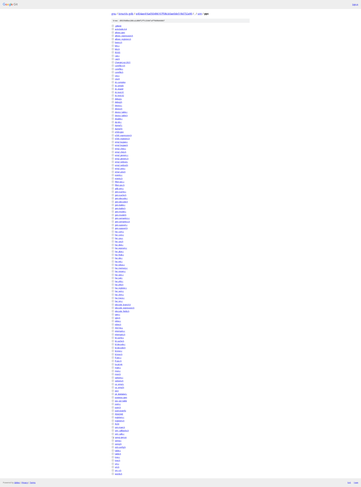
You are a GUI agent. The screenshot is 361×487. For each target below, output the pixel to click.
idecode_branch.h (123, 304)
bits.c (117, 45)
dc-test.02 (119, 95)
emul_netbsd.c (121, 162)
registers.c (119, 417)
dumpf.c (118, 125)
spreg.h (118, 444)
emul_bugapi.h (121, 145)
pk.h (117, 390)
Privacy (24, 482)
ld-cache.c (119, 337)
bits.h (117, 49)
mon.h (118, 374)
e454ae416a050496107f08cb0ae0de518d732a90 (164, 13)
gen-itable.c (120, 205)
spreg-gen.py (121, 437)
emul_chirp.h (120, 152)
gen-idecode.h (121, 201)
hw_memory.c (121, 268)
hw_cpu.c (119, 238)
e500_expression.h (123, 135)
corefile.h (119, 72)
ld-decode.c (120, 344)
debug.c (118, 99)
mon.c (118, 371)
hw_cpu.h (119, 241)
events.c (118, 175)
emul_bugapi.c (121, 142)
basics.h (118, 42)
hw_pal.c (119, 278)
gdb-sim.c (119, 188)
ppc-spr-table (121, 400)
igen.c (117, 314)
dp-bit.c (118, 122)
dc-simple (119, 85)
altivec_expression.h (124, 35)
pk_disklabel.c (121, 394)
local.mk (118, 364)
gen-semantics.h (122, 221)
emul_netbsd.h (121, 165)
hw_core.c (119, 234)
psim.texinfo (120, 410)
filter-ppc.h (120, 185)
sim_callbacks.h (122, 430)
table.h (118, 453)
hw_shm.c (119, 294)
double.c (119, 118)
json (356, 482)
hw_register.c (121, 288)
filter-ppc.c (119, 181)
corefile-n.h (120, 65)
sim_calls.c (119, 434)
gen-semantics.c (122, 218)
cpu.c (117, 75)
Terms (33, 482)
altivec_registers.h (123, 39)
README (119, 414)
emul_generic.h (121, 158)
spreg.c (118, 440)
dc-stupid (119, 89)
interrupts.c (120, 331)
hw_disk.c (119, 245)
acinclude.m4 (121, 29)
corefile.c (119, 69)
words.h (118, 473)
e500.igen (119, 132)
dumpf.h (118, 128)
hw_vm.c (119, 301)
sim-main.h (120, 427)
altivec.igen (120, 32)
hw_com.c (119, 231)
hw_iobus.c (120, 264)
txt (349, 482)
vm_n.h (118, 470)
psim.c (118, 404)
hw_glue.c (119, 251)
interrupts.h (120, 334)
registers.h (119, 420)
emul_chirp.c (120, 148)
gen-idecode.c (121, 198)
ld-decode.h (120, 347)
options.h (119, 380)
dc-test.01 (119, 92)
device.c (118, 105)
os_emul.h (119, 387)
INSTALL (119, 327)
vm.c (117, 463)
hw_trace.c (120, 298)
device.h (118, 108)
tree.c (117, 457)
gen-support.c (121, 225)
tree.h (117, 460)
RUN (117, 424)
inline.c (118, 321)
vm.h (117, 467)
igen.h (117, 317)
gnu (113, 13)
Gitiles (17, 482)
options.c (119, 377)
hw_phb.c (119, 281)
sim (200, 13)
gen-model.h (120, 215)
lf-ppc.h (118, 361)
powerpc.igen (121, 397)
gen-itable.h (120, 208)
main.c (118, 367)
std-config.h (120, 447)
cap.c (117, 55)
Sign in (355, 4)
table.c (118, 450)
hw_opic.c (119, 274)
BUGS (117, 52)
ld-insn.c (118, 351)
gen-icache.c (120, 191)
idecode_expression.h (124, 307)
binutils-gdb (125, 13)
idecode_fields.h (122, 311)
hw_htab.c (119, 254)
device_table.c (121, 112)
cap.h (117, 59)
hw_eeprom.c (121, 248)
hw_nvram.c (120, 271)
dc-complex (120, 82)
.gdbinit (118, 26)
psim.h (118, 407)
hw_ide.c (119, 258)
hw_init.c (119, 261)
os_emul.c (119, 384)
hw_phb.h (119, 284)
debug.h (118, 102)
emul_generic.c (121, 155)
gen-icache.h (120, 195)
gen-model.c (120, 211)
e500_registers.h (122, 138)
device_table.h (121, 115)
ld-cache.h (119, 341)
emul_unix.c (120, 168)
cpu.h (117, 79)
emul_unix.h (120, 172)
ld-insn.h (118, 354)
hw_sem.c (119, 291)
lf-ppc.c (118, 357)
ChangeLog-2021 (123, 62)
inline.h (118, 324)
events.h (119, 178)
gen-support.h (121, 228)
